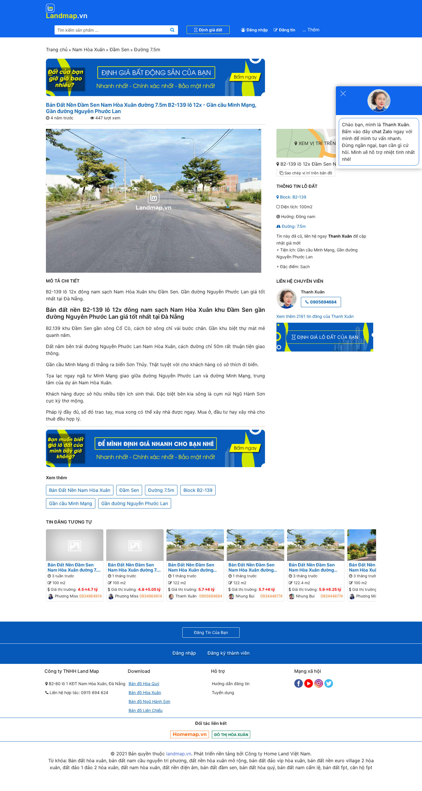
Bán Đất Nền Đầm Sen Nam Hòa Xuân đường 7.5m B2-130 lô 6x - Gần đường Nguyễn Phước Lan (195, 567)
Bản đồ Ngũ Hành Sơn (149, 701)
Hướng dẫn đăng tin (230, 683)
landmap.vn (178, 753)
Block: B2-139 (292, 196)
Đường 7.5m (146, 49)
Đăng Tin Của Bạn (211, 632)
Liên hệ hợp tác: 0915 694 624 (78, 692)
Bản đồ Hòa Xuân (145, 692)
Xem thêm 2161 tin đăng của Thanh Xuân (315, 316)
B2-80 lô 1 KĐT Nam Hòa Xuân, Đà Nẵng (86, 683)
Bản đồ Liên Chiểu (145, 710)
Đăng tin (287, 29)
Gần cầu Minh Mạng (70, 503)
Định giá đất (210, 29)
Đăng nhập (257, 29)
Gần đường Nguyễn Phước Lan (134, 503)
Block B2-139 (197, 490)
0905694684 (323, 301)
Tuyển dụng (223, 692)
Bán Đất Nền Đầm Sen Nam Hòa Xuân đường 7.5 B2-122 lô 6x (74, 567)
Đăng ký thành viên (228, 653)
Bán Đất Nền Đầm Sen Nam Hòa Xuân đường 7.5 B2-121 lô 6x (134, 567)
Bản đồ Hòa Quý (144, 683)
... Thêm (311, 30)
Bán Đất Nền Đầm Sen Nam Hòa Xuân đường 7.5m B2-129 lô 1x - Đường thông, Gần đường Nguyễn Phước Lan (316, 567)
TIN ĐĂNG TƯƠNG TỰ (69, 522)
